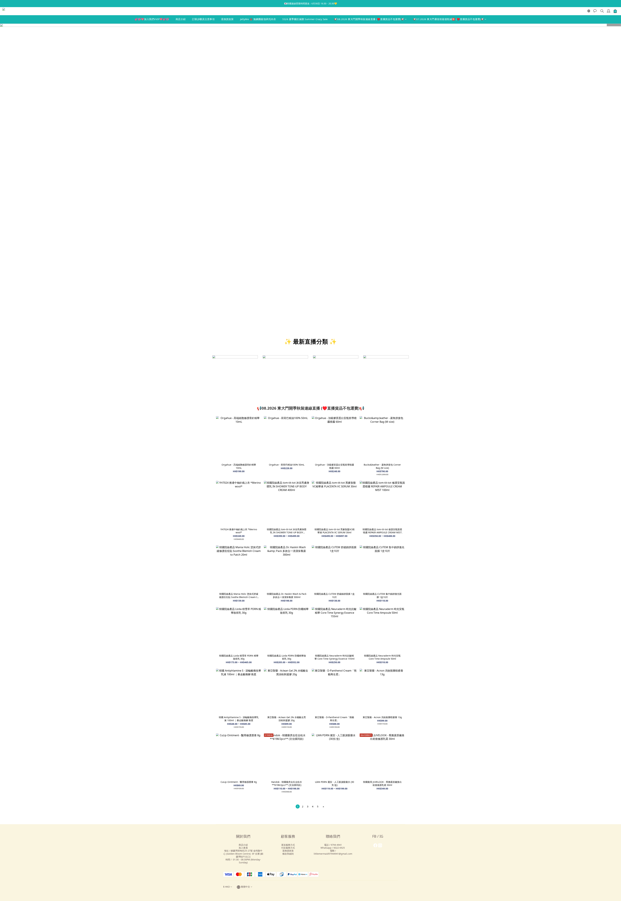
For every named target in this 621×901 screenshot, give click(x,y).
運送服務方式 (288, 844)
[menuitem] (298, 806)
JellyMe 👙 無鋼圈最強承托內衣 (258, 19)
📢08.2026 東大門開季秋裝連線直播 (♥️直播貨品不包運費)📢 (369, 19)
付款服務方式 (288, 847)
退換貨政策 (227, 19)
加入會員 (243, 847)
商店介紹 (181, 19)
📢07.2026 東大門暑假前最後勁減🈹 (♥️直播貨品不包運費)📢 (448, 19)
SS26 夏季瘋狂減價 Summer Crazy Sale (305, 19)
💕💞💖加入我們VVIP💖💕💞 (152, 19)
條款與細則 (288, 853)
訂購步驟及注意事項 (203, 19)
